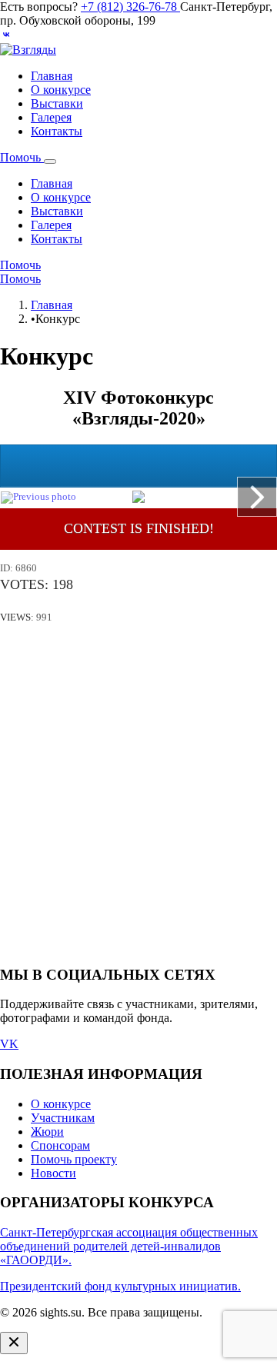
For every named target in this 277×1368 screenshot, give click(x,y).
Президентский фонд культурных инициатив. (120, 1286)
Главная (51, 75)
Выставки (57, 103)
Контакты (56, 131)
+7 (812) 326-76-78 (130, 6)
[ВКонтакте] (6, 35)
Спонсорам (60, 1145)
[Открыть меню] (50, 161)
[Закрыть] (14, 1343)
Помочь (22, 157)
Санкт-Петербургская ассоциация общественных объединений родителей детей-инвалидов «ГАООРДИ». (129, 1246)
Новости (53, 1173)
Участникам (63, 1117)
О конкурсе (61, 89)
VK (9, 1043)
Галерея (51, 117)
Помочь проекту (74, 1159)
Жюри (47, 1131)
